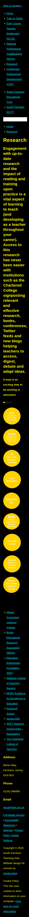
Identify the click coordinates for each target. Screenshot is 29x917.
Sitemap (8, 830)
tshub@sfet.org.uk (13, 807)
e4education (10, 873)
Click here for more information (12, 906)
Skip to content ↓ (12, 5)
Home (9, 126)
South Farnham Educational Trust (15, 96)
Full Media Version (14, 815)
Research (12, 131)
